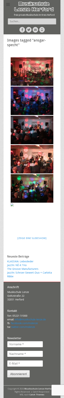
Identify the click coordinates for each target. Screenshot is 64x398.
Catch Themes (36, 394)
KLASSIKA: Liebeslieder (20, 261)
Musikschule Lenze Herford (33, 7)
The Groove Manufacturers (22, 268)
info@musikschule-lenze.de (30, 319)
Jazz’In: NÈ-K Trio (17, 265)
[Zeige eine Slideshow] (32, 238)
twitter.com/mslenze (23, 327)
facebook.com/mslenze (24, 323)
